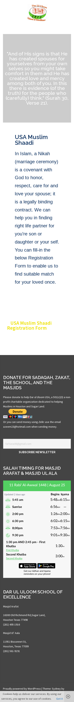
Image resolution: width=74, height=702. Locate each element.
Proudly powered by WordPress (22, 688)
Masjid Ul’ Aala (11, 633)
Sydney (56, 688)
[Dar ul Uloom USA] (37, 12)
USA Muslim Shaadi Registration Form (29, 325)
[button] (37, 325)
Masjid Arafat (11, 606)
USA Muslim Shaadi (31, 140)
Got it (59, 698)
